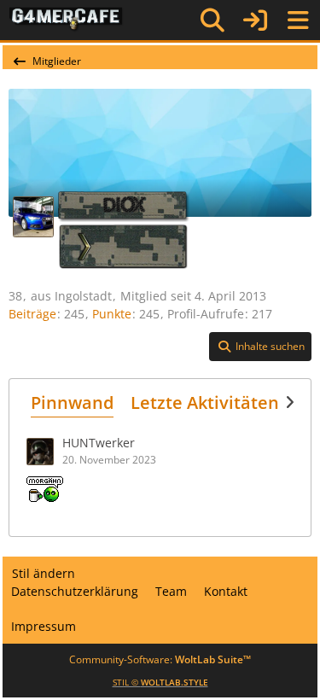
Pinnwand (72, 402)
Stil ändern (43, 573)
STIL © (160, 682)
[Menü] (298, 20)
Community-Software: (160, 659)
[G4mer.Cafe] (66, 20)
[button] (260, 346)
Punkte (111, 314)
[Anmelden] (255, 20)
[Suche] (212, 20)
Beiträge (32, 314)
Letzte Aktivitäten (205, 402)
